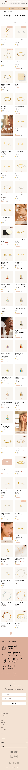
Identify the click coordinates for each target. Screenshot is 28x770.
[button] (24, 8)
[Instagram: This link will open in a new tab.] (13, 763)
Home (2, 11)
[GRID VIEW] (25, 22)
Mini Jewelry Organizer (11, 1)
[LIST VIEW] (23, 22)
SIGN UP (14, 703)
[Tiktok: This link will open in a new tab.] (18, 763)
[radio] (2, 44)
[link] (17, 633)
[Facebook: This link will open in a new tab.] (10, 763)
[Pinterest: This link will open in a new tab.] (15, 763)
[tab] (6, 81)
